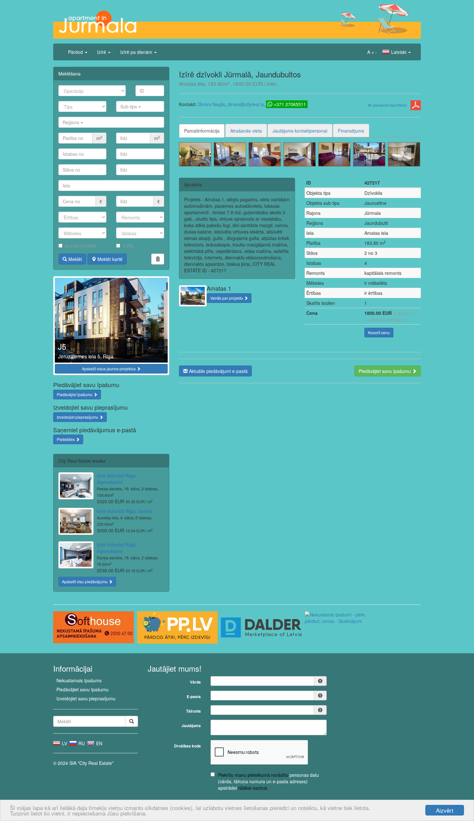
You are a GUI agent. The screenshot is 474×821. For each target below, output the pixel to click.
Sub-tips (129, 106)
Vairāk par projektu (227, 298)
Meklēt (74, 259)
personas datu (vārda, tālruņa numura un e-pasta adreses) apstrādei (268, 781)
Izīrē (102, 52)
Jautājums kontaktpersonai (299, 130)
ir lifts (128, 245)
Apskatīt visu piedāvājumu (85, 581)
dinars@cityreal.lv (245, 104)
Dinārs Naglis (211, 104)
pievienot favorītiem (389, 105)
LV (64, 743)
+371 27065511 (290, 104)
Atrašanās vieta (246, 130)
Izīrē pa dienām (136, 52)
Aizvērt (444, 810)
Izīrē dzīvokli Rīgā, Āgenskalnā (117, 478)
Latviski (399, 52)
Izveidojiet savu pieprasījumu (85, 698)
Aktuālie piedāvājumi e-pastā (218, 371)
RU (81, 743)
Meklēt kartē (109, 259)
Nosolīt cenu (379, 332)
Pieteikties (66, 439)
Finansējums (351, 130)
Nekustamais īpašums (79, 680)
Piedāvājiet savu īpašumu (385, 371)
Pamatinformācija (202, 130)
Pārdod (76, 52)
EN (98, 743)
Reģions (72, 122)
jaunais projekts (81, 245)
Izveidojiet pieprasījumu (78, 417)
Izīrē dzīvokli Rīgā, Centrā (125, 511)
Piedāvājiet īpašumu (75, 394)
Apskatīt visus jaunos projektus (109, 368)
